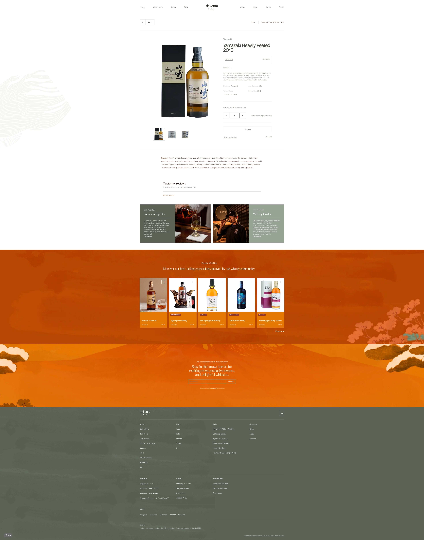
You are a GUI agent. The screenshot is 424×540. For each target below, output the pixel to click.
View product (145, 324)
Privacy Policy (169, 528)
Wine (178, 429)
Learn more (148, 236)
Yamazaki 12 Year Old (149, 321)
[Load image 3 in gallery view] (185, 134)
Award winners (145, 457)
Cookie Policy (159, 528)
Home (253, 22)
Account (253, 438)
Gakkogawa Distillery (221, 443)
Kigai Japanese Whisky (179, 321)
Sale (141, 467)
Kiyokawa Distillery (220, 438)
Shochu (179, 438)
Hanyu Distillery (219, 448)
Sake (178, 434)
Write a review (168, 195)
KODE (199, 528)
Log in (255, 7)
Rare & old (144, 434)
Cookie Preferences (146, 528)
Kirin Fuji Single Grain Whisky (210, 321)
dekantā (142, 525)
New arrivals (144, 438)
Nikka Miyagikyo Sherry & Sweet (270, 321)
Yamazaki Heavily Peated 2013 (272, 22)
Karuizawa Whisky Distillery (223, 429)
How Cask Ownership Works (224, 453)
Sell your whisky (182, 488)
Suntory (226, 73)
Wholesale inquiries (220, 483)
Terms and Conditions (183, 528)
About (252, 434)
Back (150, 22)
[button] (142, 7)
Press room (217, 493)
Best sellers (144, 429)
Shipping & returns (183, 483)
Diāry (252, 429)
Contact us (180, 493)
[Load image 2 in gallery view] (172, 134)
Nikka (142, 453)
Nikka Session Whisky (237, 321)
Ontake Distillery (219, 434)
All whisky (143, 462)
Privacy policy (212, 388)
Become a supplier (220, 488)
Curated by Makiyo (147, 443)
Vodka (178, 443)
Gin (177, 448)
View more (279, 331)
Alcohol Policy (181, 498)
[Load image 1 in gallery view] (159, 134)
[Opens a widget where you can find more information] (8, 535)
